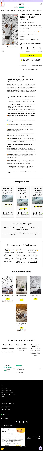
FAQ (2, 385)
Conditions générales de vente (8, 394)
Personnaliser (30, 55)
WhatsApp (5, 414)
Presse (2, 396)
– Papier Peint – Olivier (35, 295)
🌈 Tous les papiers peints (11, 10)
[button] (2, 449)
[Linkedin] (23, 422)
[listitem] (31, 39)
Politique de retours (6, 390)
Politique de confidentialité (7, 392)
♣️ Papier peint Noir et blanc (24, 10)
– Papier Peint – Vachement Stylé (21, 324)
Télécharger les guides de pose (31, 69)
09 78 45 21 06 (4, 412)
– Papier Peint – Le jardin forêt (21, 296)
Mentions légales (5, 388)
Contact (3, 386)
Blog (2, 398)
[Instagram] (26, 422)
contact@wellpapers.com (8, 348)
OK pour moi (18, 445)
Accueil (2, 10)
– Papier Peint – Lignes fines (7, 295)
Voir (7, 298)
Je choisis (7, 445)
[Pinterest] (19, 422)
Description (21, 76)
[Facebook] (16, 422)
